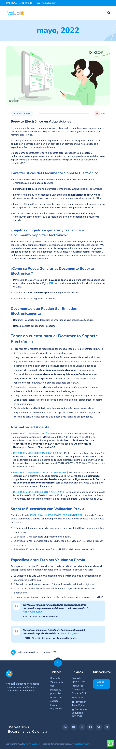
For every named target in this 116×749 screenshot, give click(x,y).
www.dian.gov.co (70, 633)
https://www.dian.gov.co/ (63, 361)
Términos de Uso (56, 684)
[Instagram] (82, 727)
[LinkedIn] (107, 727)
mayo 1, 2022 (51, 652)
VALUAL (53, 283)
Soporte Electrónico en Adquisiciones (41, 121)
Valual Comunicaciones (28, 652)
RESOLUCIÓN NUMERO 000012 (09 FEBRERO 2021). (40, 433)
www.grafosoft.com (80, 744)
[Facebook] (90, 727)
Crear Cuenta (101, 684)
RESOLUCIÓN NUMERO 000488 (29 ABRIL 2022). (38, 492)
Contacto (55, 678)
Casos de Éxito (79, 693)
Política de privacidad (56, 692)
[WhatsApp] (65, 727)
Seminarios (77, 697)
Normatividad (22, 113)
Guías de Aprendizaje (78, 680)
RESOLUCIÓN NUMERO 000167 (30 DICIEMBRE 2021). (40, 472)
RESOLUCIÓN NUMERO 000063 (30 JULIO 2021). (38, 453)
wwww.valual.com (32, 744)
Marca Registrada (56, 707)
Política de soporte (56, 699)
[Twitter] (99, 727)
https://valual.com (32, 611)
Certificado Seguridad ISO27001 (79, 713)
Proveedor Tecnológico (79, 703)
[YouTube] (74, 727)
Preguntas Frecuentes (78, 687)
